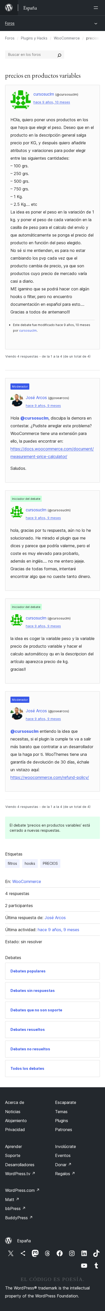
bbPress (15, 1208)
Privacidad (15, 1129)
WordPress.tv (20, 1173)
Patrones (63, 1129)
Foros (10, 23)
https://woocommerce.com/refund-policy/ (49, 777)
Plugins (61, 1120)
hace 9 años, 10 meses (51, 102)
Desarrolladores (19, 1164)
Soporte (12, 1155)
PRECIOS (50, 863)
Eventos (63, 1155)
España (24, 1240)
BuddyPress (19, 1217)
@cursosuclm (34, 418)
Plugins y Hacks (34, 38)
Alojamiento (16, 1120)
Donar (63, 1164)
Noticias (12, 1111)
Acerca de (14, 1102)
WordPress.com (22, 1190)
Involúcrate (65, 1146)
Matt (12, 1199)
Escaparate (65, 1102)
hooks (30, 863)
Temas (61, 1111)
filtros (12, 863)
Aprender (13, 1146)
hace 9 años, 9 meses (43, 406)
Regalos (65, 1173)
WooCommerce (67, 38)
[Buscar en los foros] (59, 54)
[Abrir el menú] (97, 7)
